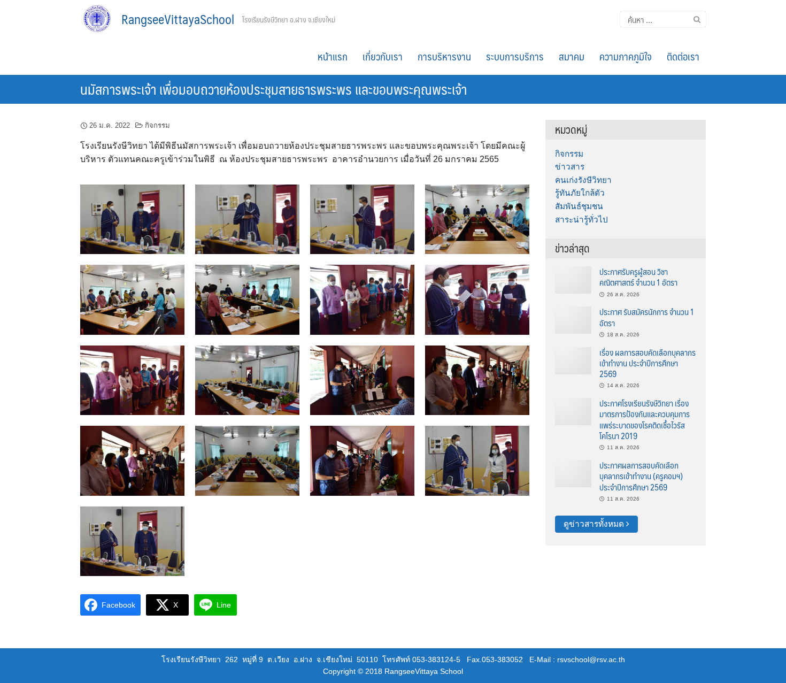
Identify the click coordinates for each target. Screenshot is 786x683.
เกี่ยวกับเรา (383, 56)
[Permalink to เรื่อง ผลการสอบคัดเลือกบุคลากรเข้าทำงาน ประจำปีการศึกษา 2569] (573, 359)
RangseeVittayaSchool (177, 18)
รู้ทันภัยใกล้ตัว (580, 192)
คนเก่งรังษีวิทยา (583, 180)
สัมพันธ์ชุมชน (579, 206)
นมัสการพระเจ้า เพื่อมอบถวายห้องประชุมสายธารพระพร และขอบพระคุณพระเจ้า (273, 89)
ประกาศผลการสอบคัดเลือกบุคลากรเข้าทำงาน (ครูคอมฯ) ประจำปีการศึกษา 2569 (641, 476)
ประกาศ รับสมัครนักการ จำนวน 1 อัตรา (646, 316)
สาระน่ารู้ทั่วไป (581, 219)
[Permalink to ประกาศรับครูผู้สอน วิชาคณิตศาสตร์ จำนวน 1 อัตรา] (573, 279)
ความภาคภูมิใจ (625, 56)
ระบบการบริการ (515, 56)
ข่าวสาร (569, 166)
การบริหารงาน (444, 56)
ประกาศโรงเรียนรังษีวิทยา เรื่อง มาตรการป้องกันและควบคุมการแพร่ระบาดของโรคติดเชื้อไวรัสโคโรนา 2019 (644, 419)
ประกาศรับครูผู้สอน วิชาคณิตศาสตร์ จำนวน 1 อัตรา (638, 276)
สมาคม (571, 56)
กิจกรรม (157, 125)
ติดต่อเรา (683, 56)
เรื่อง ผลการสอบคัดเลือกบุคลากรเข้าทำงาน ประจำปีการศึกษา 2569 (647, 363)
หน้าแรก (333, 56)
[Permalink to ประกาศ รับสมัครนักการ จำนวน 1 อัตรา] (573, 319)
